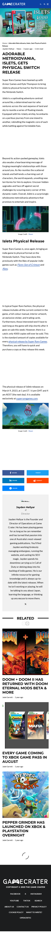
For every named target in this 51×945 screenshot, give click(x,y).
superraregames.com (27, 398)
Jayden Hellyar (8, 49)
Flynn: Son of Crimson (28, 264)
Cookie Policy (16, 912)
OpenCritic (25, 918)
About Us (9, 906)
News (19, 49)
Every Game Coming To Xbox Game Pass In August (24, 757)
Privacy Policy (38, 906)
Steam (31, 234)
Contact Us (23, 906)
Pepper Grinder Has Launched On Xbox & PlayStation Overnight (23, 828)
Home (4, 43)
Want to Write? (34, 912)
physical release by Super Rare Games (28, 341)
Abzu (5, 268)
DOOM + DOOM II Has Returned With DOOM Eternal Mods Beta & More (25, 686)
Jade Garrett (7, 697)
